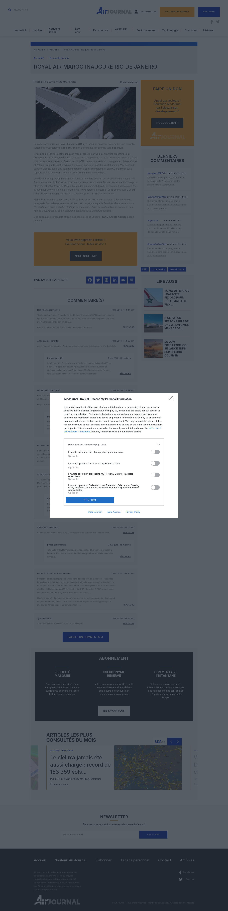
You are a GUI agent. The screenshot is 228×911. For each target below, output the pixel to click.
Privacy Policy (133, 512)
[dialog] (114, 455)
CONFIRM (90, 500)
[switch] (155, 452)
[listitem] (114, 444)
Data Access (114, 512)
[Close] (172, 399)
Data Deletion (95, 512)
